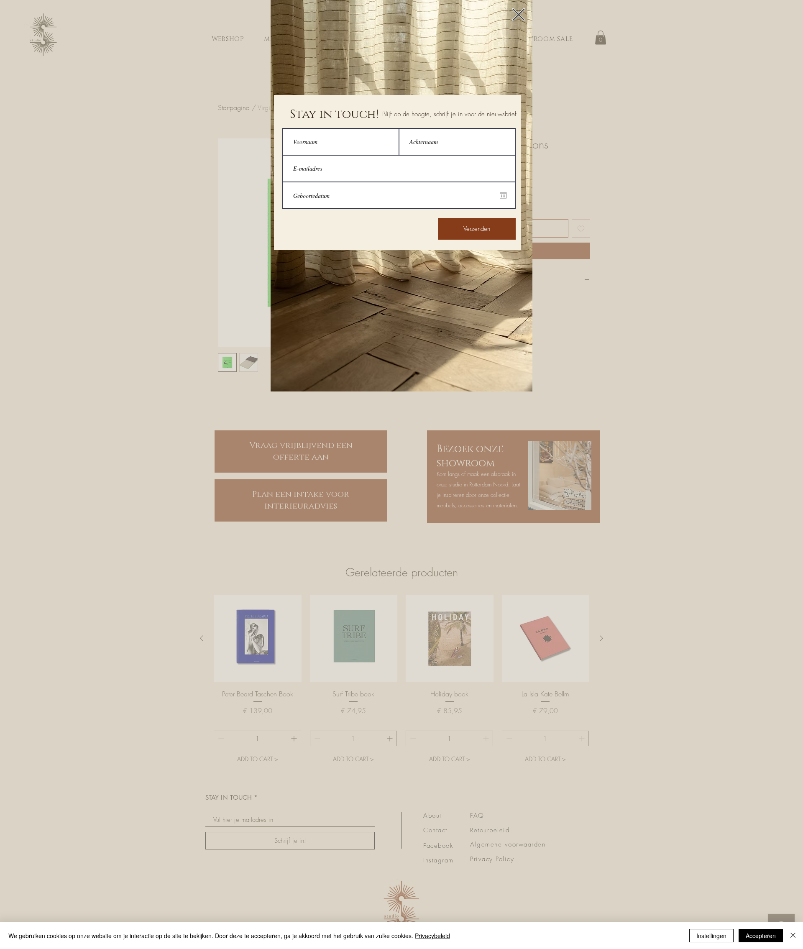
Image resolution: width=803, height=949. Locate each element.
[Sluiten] (793, 935)
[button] (518, 14)
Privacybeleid (432, 935)
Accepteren (761, 935)
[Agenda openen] (503, 195)
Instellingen (711, 935)
